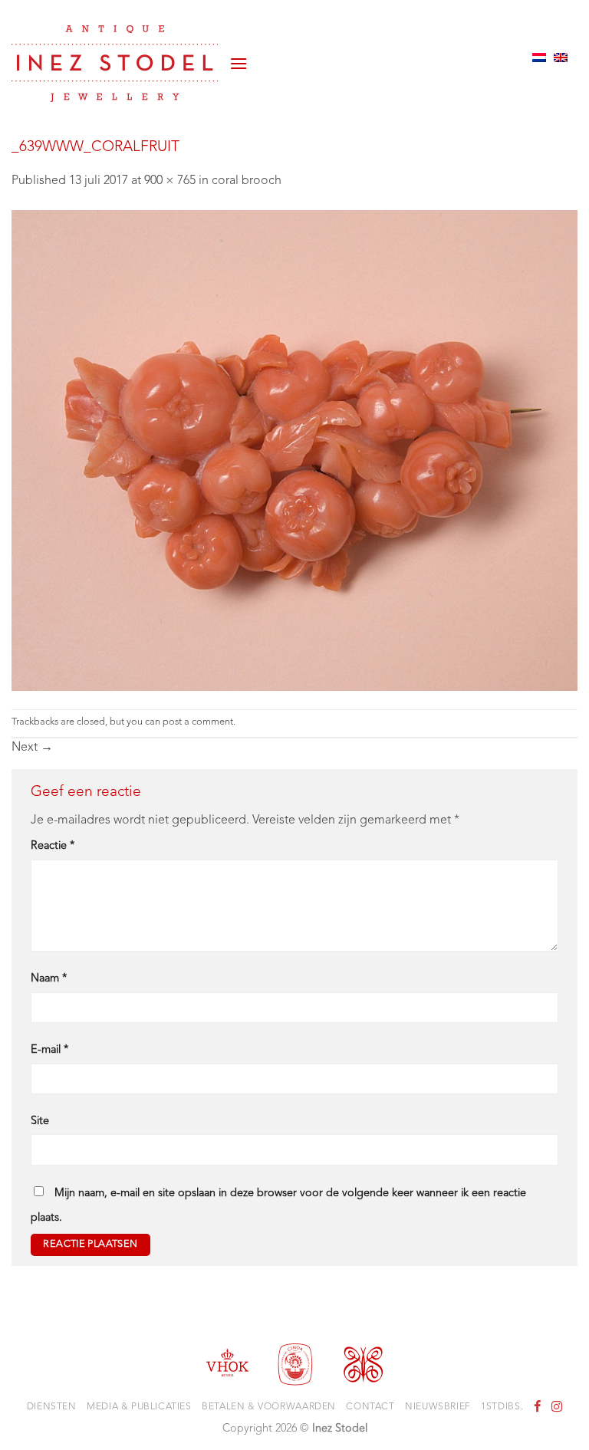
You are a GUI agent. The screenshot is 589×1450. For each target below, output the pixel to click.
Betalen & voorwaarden (269, 1407)
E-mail (49, 1050)
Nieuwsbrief (438, 1407)
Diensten (52, 1407)
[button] (238, 57)
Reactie (52, 846)
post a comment (198, 722)
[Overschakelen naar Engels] (560, 57)
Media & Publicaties (139, 1407)
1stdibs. (502, 1407)
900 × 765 (170, 181)
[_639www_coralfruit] (294, 450)
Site (40, 1121)
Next (32, 747)
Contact (370, 1407)
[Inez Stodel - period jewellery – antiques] (115, 63)
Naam (49, 979)
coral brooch (246, 181)
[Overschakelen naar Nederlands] (539, 57)
